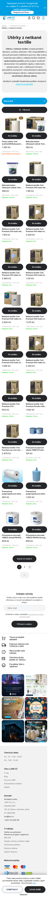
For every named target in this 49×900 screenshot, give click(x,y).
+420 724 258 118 (11, 820)
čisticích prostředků (24, 84)
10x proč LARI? (10, 780)
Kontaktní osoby (10, 799)
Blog (6, 776)
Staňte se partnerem (12, 832)
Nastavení (23, 894)
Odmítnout (12, 889)
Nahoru (24, 575)
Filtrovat (26, 110)
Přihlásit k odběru (24, 624)
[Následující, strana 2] (29, 567)
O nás (6, 773)
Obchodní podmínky (12, 845)
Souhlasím (35, 889)
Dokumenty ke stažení (13, 784)
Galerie (7, 787)
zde (34, 883)
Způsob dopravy (10, 852)
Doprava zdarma (10, 848)
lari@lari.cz (9, 816)
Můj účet (7, 838)
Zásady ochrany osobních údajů (16, 841)
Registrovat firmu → (22, 12)
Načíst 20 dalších (24, 559)
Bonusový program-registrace (16, 834)
